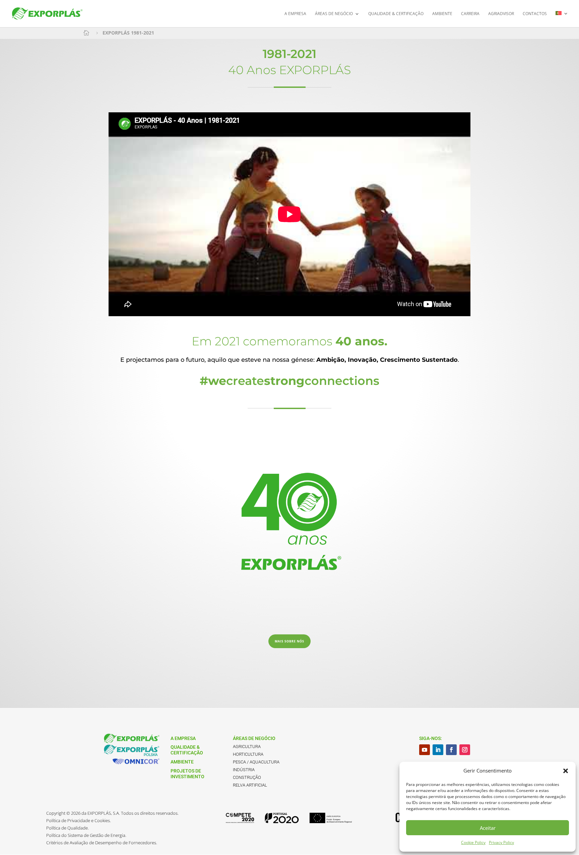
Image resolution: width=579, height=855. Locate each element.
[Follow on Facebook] (451, 749)
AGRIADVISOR (501, 13)
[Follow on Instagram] (464, 749)
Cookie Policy (473, 842)
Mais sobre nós (289, 641)
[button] (565, 770)
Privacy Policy (501, 842)
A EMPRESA (295, 13)
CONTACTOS (535, 13)
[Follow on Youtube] (424, 749)
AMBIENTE (442, 13)
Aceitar (488, 827)
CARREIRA (470, 13)
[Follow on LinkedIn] (438, 749)
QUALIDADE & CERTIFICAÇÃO (396, 13)
